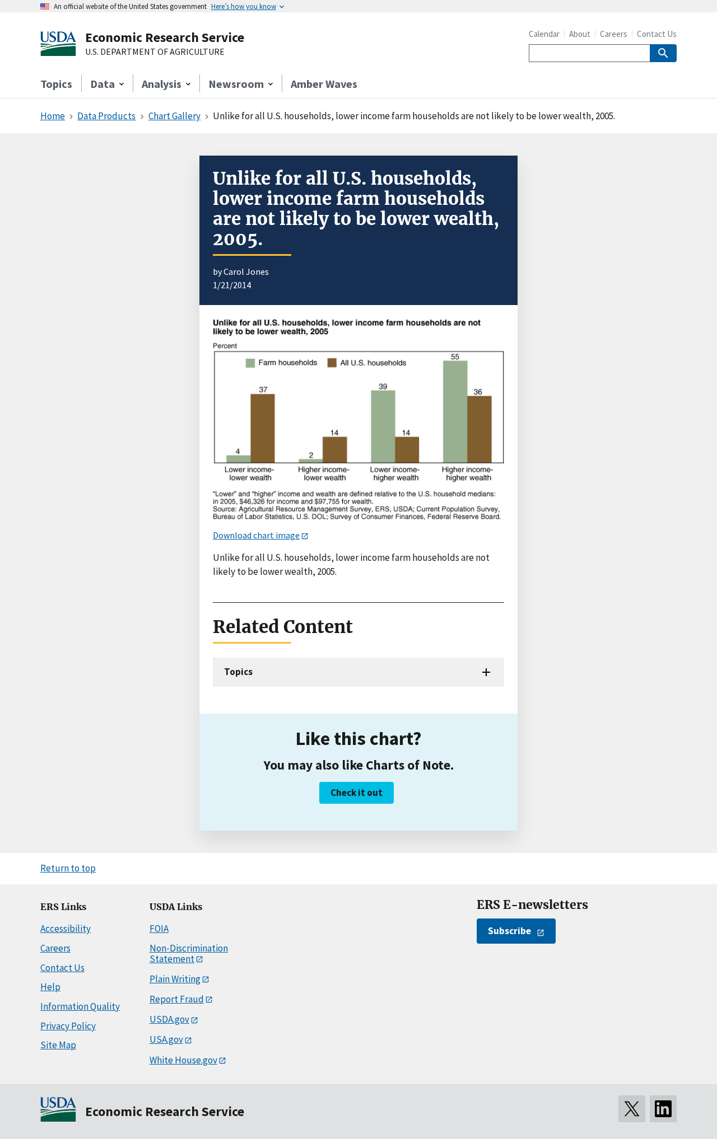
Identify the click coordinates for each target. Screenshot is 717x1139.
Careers (613, 34)
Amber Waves (324, 84)
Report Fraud (177, 999)
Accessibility (65, 928)
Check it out (356, 792)
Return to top (68, 868)
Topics (56, 84)
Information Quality (80, 1006)
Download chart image (256, 535)
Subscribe (509, 931)
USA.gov (166, 1039)
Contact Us (657, 34)
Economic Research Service (164, 37)
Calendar (544, 34)
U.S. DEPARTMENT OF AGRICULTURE (155, 52)
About (579, 34)
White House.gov (183, 1060)
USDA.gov (169, 1019)
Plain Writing (175, 979)
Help (50, 987)
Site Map (58, 1045)
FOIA (159, 928)
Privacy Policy (68, 1026)
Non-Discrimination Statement (189, 953)
